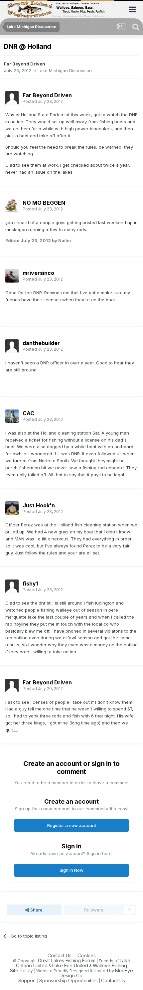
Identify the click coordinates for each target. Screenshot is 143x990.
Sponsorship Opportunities (68, 980)
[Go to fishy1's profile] (12, 586)
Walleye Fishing (110, 965)
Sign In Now (71, 870)
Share (36, 910)
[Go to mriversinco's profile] (12, 276)
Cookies (86, 955)
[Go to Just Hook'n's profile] (12, 508)
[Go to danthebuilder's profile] (12, 346)
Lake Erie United (70, 965)
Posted (43, 101)
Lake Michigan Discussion (65, 70)
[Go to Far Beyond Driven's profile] (12, 98)
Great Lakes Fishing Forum (66, 960)
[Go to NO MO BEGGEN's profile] (12, 205)
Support (27, 980)
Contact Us (60, 955)
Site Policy (21, 970)
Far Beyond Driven (24, 63)
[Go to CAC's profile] (12, 416)
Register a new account (71, 825)
